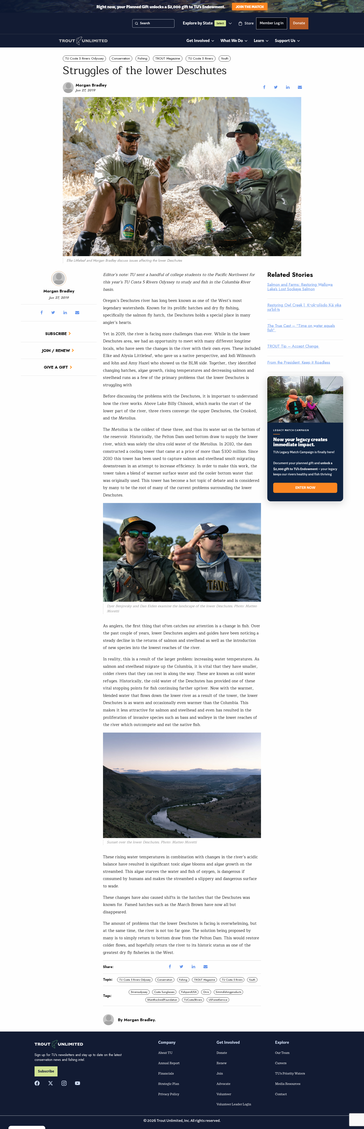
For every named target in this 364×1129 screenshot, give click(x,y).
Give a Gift (56, 367)
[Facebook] (37, 1083)
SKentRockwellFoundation (162, 1000)
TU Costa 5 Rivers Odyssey (84, 58)
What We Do (232, 40)
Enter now (305, 488)
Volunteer (224, 1094)
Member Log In (272, 23)
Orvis (206, 992)
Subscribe (56, 334)
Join (220, 1073)
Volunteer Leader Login (234, 1104)
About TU (165, 1052)
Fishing (142, 58)
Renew (222, 1062)
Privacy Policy (168, 1094)
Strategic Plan (168, 1083)
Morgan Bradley (91, 85)
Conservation (121, 58)
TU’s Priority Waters (290, 1073)
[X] (50, 1083)
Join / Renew (56, 350)
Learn (259, 40)
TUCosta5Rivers (193, 1000)
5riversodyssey (139, 992)
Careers (280, 1062)
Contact (281, 1094)
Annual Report (169, 1062)
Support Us (285, 40)
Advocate (223, 1083)
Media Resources (287, 1083)
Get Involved (198, 40)
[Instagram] (64, 1083)
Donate (299, 23)
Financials (166, 1073)
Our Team (282, 1052)
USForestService (218, 1000)
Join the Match (250, 6)
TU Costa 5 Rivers (200, 58)
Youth (224, 58)
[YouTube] (77, 1083)
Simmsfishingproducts (228, 992)
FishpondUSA (189, 992)
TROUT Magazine (167, 58)
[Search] (136, 23)
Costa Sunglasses (164, 992)
